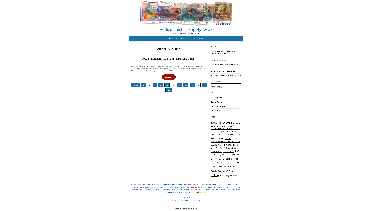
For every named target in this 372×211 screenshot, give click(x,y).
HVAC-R (219, 187)
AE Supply (179, 63)
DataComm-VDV (201, 184)
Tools (235, 166)
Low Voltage (155, 189)
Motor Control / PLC (173, 189)
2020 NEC (228, 122)
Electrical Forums (216, 102)
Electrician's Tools (217, 138)
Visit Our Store (197, 39)
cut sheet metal (236, 129)
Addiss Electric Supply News (186, 29)
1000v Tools (217, 122)
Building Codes (168, 184)
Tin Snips (213, 166)
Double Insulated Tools (219, 132)
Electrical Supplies (144, 187)
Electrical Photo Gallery (218, 106)
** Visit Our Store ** (217, 97)
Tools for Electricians (219, 171)
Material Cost (224, 148)
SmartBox (223, 189)
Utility (178, 192)
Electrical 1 (231, 184)
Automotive (149, 184)
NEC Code (230, 152)
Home (173, 200)
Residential (213, 162)
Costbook (220, 129)
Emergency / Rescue (173, 187)
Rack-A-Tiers (202, 189)
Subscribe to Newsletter (218, 111)
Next (168, 90)
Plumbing (191, 189)
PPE (237, 151)
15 (192, 85)
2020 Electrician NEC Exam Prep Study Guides (169, 58)
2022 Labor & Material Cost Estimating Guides (226, 76)
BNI (234, 126)
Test (218, 162)
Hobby (214, 187)
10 (160, 85)
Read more (168, 77)
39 (204, 85)
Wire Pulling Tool (226, 176)
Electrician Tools (155, 187)
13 (179, 85)
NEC (224, 152)
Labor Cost (215, 148)
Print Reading (221, 159)
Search (193, 200)
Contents (179, 200)
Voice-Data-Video (186, 192)
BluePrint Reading (218, 126)
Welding (193, 192)
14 (186, 85)
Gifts (198, 187)
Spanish (234, 189)
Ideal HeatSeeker (235, 138)
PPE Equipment (227, 155)
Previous (135, 85)
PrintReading (214, 159)
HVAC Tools (237, 187)
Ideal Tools (215, 142)
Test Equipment (225, 162)
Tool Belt (219, 166)
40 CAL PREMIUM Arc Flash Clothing (223, 71)
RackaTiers (231, 158)
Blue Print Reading (227, 126)
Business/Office (177, 184)
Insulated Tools (231, 144)
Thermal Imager (235, 162)
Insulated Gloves (217, 145)
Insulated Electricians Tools (229, 142)
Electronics (163, 187)
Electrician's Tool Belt (232, 134)
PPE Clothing (216, 155)
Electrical (232, 132)
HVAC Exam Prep (227, 187)
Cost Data (228, 129)
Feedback (186, 200)
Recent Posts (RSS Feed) (178, 39)
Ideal (228, 138)
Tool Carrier (227, 166)
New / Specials (184, 189)
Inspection (135, 189)
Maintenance (163, 189)
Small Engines (215, 189)
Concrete (208, 184)
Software (229, 189)
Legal (149, 189)
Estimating (183, 187)
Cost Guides (223, 184)
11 (167, 85)
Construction (216, 184)
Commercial (214, 129)
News (198, 200)
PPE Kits (236, 155)
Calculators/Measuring (189, 184)
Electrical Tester (217, 134)
